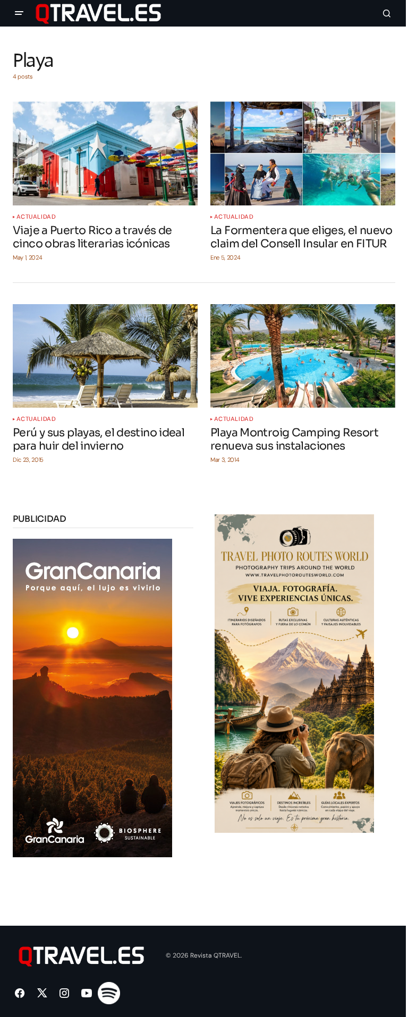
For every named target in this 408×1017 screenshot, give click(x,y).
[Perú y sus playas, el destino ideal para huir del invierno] (105, 356)
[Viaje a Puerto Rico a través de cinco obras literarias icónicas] (105, 153)
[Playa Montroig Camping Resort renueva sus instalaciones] (302, 356)
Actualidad (36, 217)
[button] (19, 13)
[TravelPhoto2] (294, 672)
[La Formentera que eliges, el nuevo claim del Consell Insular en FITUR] (302, 153)
